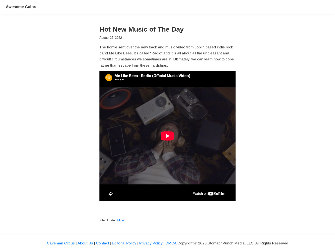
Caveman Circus (61, 243)
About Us (85, 243)
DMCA (171, 243)
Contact (102, 243)
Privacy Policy (151, 243)
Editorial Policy (124, 243)
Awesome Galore (21, 7)
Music (121, 220)
